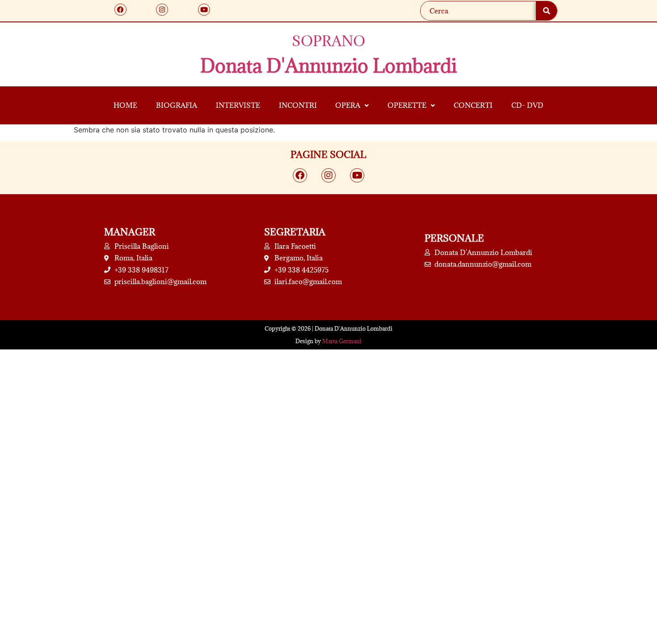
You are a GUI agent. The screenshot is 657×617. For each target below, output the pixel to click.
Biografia (176, 105)
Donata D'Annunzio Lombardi (328, 65)
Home (125, 105)
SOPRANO (328, 41)
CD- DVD (527, 105)
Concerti (473, 105)
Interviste (238, 105)
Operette (406, 105)
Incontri (298, 105)
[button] (352, 105)
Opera (347, 105)
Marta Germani (342, 341)
